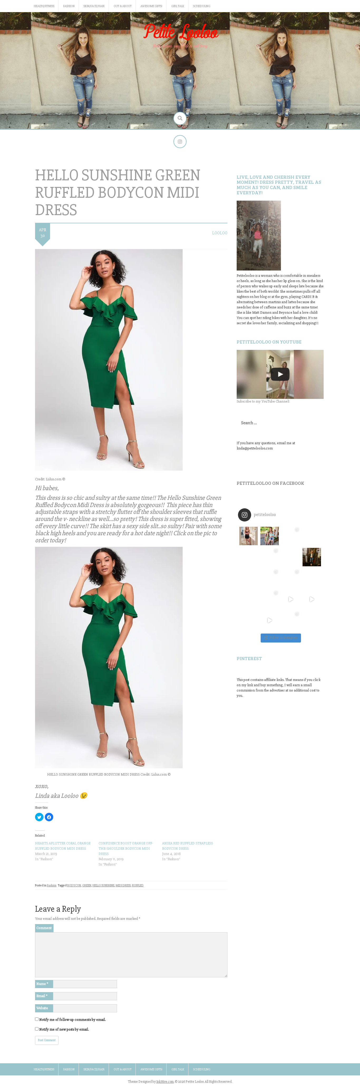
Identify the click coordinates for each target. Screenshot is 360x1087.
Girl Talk (177, 6)
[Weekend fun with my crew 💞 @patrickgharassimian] (248, 536)
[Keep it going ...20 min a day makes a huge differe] (269, 620)
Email (41, 996)
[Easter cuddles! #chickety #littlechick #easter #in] (269, 578)
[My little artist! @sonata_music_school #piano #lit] (248, 578)
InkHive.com (165, 1082)
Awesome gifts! (151, 6)
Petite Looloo (180, 33)
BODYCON (74, 885)
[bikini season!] (280, 374)
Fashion (69, 6)
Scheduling (201, 6)
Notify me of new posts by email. (64, 1029)
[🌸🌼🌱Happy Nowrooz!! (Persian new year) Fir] (248, 620)
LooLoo (219, 233)
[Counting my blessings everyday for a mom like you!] (290, 536)
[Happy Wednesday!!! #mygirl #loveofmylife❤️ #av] (312, 578)
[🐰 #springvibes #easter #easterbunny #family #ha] (248, 599)
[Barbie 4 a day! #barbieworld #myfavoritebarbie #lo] (269, 557)
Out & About (123, 6)
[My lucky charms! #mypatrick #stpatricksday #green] (290, 620)
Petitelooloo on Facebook (270, 483)
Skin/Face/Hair (94, 6)
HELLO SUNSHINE (103, 885)
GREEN (86, 885)
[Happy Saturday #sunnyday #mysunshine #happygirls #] (290, 557)
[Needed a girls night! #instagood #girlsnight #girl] (312, 557)
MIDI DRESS (123, 885)
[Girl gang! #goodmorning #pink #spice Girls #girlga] (248, 557)
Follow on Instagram (283, 638)
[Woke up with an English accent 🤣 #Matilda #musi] (312, 599)
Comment (44, 928)
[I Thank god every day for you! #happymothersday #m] (269, 536)
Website (42, 1008)
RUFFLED (138, 885)
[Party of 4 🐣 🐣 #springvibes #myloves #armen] (290, 578)
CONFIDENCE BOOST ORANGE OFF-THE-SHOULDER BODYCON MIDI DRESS (126, 848)
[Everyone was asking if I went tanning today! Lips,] (290, 599)
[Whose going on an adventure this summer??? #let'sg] (312, 536)
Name (42, 984)
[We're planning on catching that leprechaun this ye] (312, 620)
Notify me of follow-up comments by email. (72, 1019)
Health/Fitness (44, 6)
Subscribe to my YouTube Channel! (263, 401)
